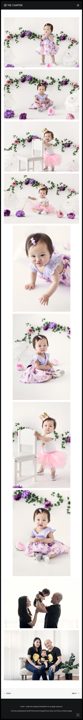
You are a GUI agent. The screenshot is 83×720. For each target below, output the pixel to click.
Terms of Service (62, 711)
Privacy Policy (49, 711)
